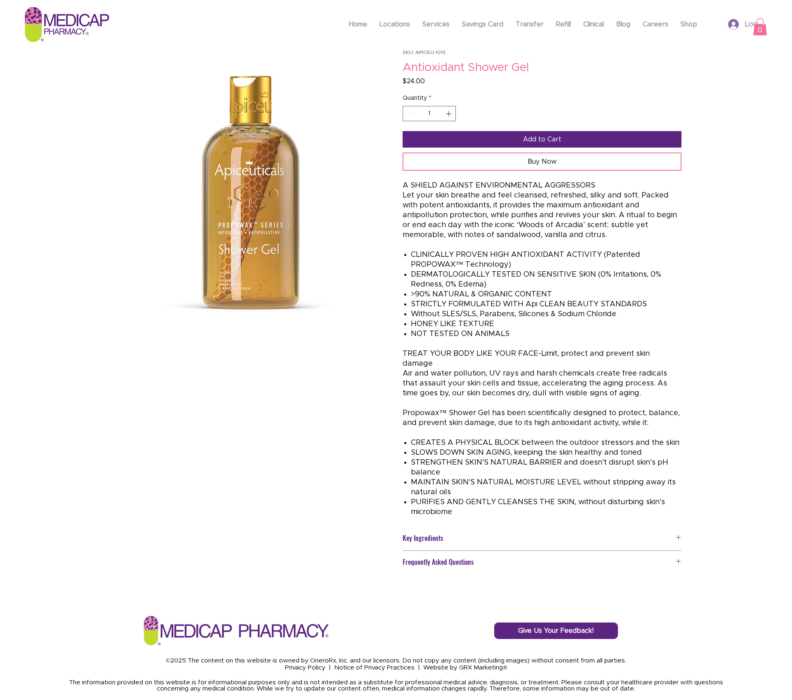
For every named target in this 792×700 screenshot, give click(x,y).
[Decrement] (409, 113)
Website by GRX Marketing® (465, 668)
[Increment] (449, 113)
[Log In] (725, 24)
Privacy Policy (305, 668)
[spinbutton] (429, 113)
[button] (760, 26)
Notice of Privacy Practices (374, 668)
